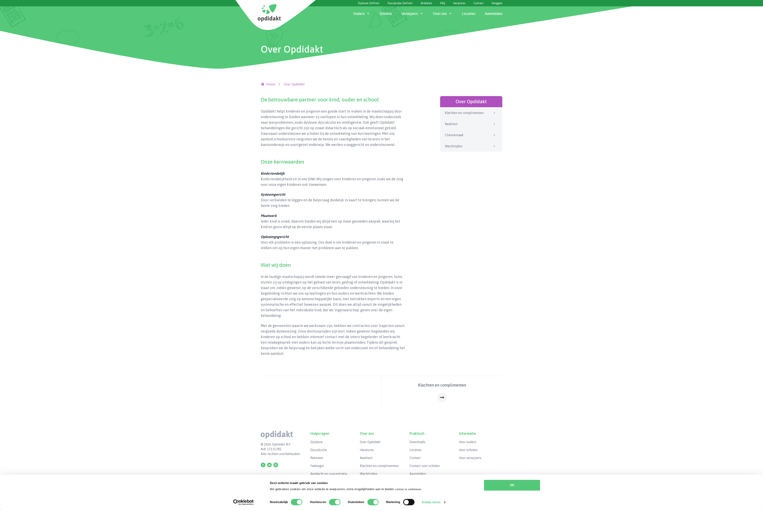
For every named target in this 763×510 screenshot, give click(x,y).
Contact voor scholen (425, 466)
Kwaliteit (451, 124)
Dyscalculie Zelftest (400, 3)
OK (512, 485)
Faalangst (317, 466)
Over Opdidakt (370, 442)
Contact (478, 3)
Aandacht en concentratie (328, 473)
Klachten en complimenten (464, 113)
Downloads (417, 442)
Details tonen (431, 502)
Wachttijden (453, 146)
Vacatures (459, 3)
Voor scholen (468, 450)
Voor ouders (467, 442)
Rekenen (316, 458)
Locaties (415, 450)
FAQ (442, 3)
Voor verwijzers (470, 458)
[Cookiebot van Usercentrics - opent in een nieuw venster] (243, 502)
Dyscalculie (318, 450)
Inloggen (497, 3)
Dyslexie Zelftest (369, 3)
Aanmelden (418, 473)
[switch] (334, 502)
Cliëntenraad (454, 135)
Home (270, 84)
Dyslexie (316, 442)
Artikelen (426, 3)
